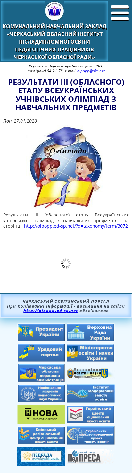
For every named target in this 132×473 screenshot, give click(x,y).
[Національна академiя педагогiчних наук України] (41, 400)
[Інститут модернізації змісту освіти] (91, 400)
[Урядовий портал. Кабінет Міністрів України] (41, 360)
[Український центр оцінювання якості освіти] (91, 421)
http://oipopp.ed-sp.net (50, 310)
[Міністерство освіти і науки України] (91, 360)
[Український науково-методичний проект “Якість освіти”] (91, 442)
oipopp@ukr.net (91, 71)
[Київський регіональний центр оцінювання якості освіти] (41, 442)
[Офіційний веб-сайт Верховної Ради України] (91, 339)
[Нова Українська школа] (41, 422)
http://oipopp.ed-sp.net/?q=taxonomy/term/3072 (76, 226)
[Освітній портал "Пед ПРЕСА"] (91, 461)
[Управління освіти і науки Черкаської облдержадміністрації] (91, 376)
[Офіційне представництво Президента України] (41, 339)
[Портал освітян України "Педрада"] (41, 464)
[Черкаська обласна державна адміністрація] (41, 380)
